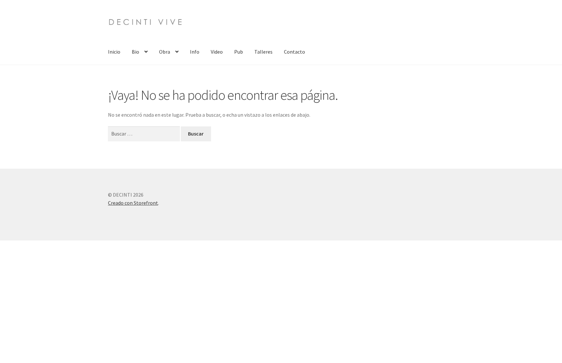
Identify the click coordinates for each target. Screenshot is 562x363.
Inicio (114, 51)
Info (194, 51)
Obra (164, 51)
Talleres (263, 51)
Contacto (294, 51)
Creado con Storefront (133, 203)
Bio (135, 51)
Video (217, 51)
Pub (238, 51)
